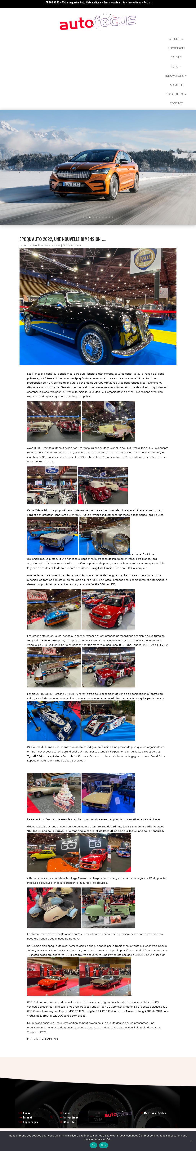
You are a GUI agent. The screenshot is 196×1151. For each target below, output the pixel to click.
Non (103, 1145)
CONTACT (176, 103)
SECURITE (176, 85)
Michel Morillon (33, 245)
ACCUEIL (174, 39)
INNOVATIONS (174, 75)
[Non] (191, 1141)
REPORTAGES (176, 48)
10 (112, 217)
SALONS (176, 57)
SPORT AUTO (174, 94)
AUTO (174, 66)
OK (93, 1145)
